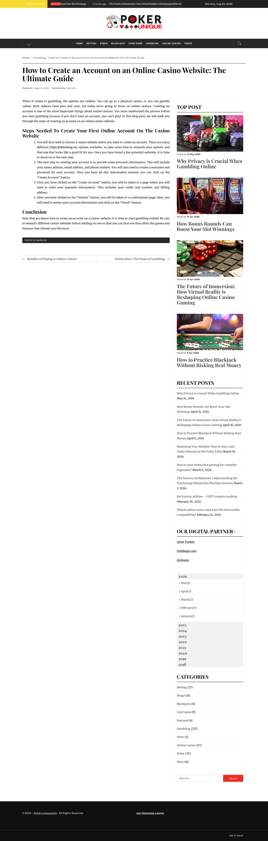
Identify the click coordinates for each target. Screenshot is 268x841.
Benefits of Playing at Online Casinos (52, 259)
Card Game (136, 43)
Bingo (103, 43)
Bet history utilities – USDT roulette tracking (207, 496)
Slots (180, 762)
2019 (182, 658)
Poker (188, 43)
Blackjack (118, 43)
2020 (182, 652)
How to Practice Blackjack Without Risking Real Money (209, 362)
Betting (91, 43)
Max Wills (71, 88)
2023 (182, 636)
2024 (182, 630)
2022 (182, 641)
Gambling (152, 43)
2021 (182, 647)
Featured (182, 720)
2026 (182, 576)
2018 (182, 664)
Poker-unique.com (45, 813)
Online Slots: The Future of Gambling (140, 259)
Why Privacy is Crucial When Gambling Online (209, 164)
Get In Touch (236, 835)
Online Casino (171, 43)
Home (79, 43)
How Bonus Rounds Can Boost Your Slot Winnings (205, 226)
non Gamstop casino (150, 813)
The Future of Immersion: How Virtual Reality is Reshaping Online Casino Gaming (113, 3)
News (180, 737)
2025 (182, 624)
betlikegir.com (187, 551)
